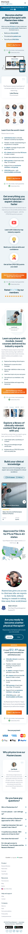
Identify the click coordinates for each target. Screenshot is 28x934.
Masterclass (4, 868)
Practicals (3, 871)
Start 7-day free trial (14, 45)
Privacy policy (4, 913)
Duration (4, 517)
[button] (24, 502)
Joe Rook (14, 769)
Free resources (5, 880)
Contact (3, 899)
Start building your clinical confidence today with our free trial (14, 391)
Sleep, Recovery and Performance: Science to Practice (12, 512)
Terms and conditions (6, 911)
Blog (2, 883)
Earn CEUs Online (8, 888)
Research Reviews (5, 866)
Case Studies (4, 873)
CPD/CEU (17, 517)
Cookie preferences (6, 916)
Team (2, 908)
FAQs (2, 896)
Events (3, 886)
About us (3, 906)
